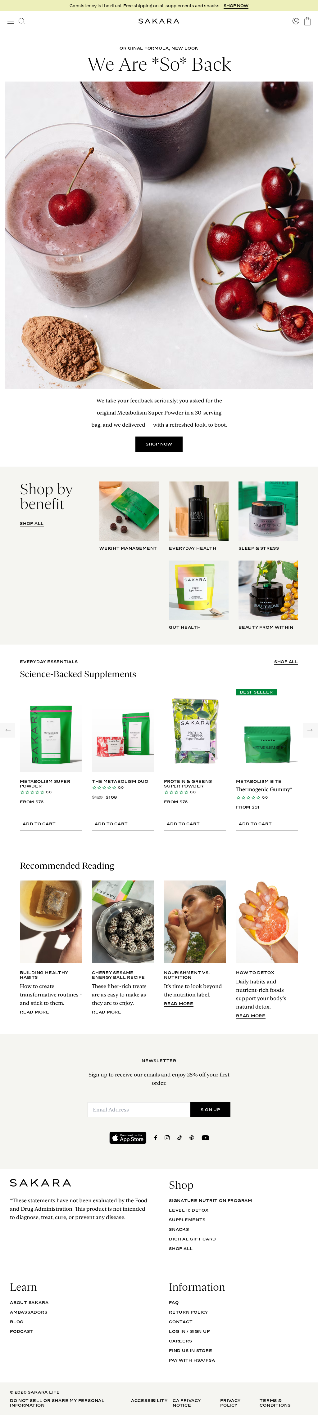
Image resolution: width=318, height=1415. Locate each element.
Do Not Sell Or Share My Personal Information (57, 1403)
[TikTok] (179, 1137)
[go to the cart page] (307, 21)
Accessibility (149, 1400)
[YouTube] (205, 1137)
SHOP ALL (32, 523)
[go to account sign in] (296, 21)
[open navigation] (10, 21)
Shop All (181, 1248)
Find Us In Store (190, 1350)
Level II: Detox (189, 1210)
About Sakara (29, 1302)
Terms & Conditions (275, 1403)
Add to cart (39, 823)
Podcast (21, 1331)
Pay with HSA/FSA (192, 1360)
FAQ (174, 1302)
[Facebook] (155, 1137)
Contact (181, 1321)
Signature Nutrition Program (210, 1200)
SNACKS (179, 1229)
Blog (17, 1321)
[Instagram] (167, 1137)
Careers (180, 1340)
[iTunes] (191, 1137)
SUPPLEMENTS (187, 1219)
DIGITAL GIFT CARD (192, 1238)
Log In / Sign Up (189, 1331)
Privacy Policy (230, 1403)
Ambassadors (29, 1312)
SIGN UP (239, 5)
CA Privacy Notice (187, 1403)
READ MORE (34, 1012)
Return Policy (188, 1312)
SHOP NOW (159, 443)
